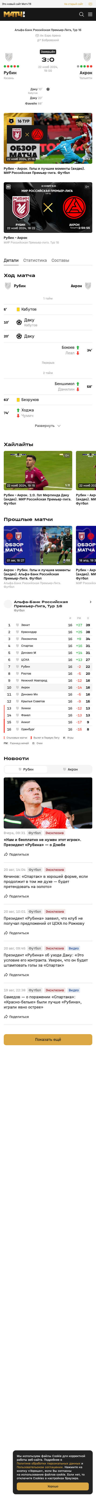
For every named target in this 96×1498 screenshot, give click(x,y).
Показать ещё (48, 1039)
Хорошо (53, 1486)
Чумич (27, 415)
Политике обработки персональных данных (48, 1463)
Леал (70, 353)
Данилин (66, 389)
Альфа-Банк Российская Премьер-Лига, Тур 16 (48, 30)
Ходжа (27, 410)
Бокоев (68, 347)
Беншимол (65, 384)
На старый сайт (73, 4)
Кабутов (29, 309)
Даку (29, 320)
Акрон (86, 72)
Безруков (30, 400)
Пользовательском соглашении (40, 1467)
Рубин (10, 72)
